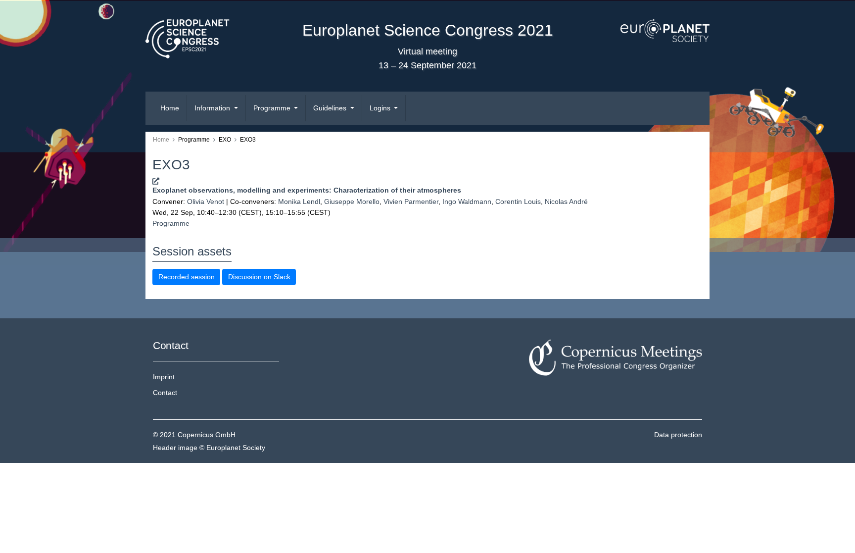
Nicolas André (566, 201)
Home (169, 108)
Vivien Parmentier (410, 201)
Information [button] (213, 108)
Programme (171, 223)
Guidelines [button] (330, 108)
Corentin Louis (518, 201)
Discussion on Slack (259, 277)
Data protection (678, 435)
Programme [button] (272, 108)
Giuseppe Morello (352, 201)
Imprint (164, 377)
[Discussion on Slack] (155, 181)
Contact (165, 393)
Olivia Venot (205, 201)
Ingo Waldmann (466, 201)
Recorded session (186, 277)
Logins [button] (381, 108)
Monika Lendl (299, 201)
